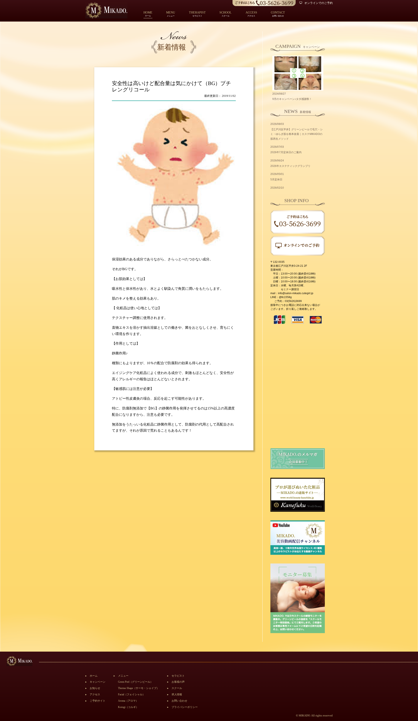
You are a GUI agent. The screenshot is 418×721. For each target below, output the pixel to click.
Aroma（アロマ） (128, 700)
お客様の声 (178, 681)
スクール (177, 688)
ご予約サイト (97, 700)
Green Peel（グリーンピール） (135, 681)
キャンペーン (97, 681)
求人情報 (177, 694)
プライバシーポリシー (185, 707)
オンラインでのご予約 (318, 3)
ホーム (147, 14)
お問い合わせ (179, 700)
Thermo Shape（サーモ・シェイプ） (138, 688)
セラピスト (178, 675)
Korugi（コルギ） (128, 707)
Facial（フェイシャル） (131, 694)
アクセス (95, 694)
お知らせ (95, 688)
